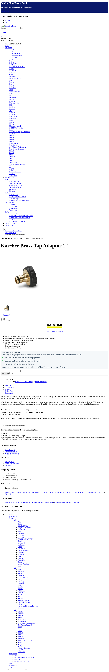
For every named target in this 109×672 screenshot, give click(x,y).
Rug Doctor (13, 145)
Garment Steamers (15, 185)
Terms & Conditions (12, 464)
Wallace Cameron (15, 172)
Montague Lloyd (15, 126)
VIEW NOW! (5, 12)
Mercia (11, 124)
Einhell (11, 86)
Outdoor (8, 193)
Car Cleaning (9, 202)
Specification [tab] (9, 387)
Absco (11, 50)
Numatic (12, 134)
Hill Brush (12, 107)
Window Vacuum (15, 183)
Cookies (8, 465)
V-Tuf (11, 170)
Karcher (12, 113)
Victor (11, 166)
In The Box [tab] (9, 391)
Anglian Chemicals (15, 55)
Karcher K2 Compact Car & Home (21, 216)
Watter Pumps (14, 198)
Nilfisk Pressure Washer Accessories (61, 492)
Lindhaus (12, 118)
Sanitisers (12, 189)
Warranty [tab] (8, 389)
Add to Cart (5, 373)
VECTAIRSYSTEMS (17, 164)
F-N (15, 568)
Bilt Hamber (13, 65)
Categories (12, 516)
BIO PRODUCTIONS (17, 67)
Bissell (11, 69)
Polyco (11, 135)
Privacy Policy (10, 462)
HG (10, 105)
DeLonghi (12, 76)
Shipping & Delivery (12, 453)
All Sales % (13, 214)
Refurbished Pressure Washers (19, 200)
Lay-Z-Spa (13, 116)
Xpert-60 (12, 174)
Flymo (11, 99)
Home (7, 46)
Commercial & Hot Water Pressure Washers (89, 492)
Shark (11, 155)
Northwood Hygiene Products (19, 132)
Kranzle (12, 114)
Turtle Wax (13, 162)
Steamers (12, 191)
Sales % (16, 656)
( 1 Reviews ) (5, 315)
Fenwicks (12, 97)
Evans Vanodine (14, 92)
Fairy (11, 95)
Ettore (11, 90)
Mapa (11, 120)
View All (8, 494)
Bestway (12, 61)
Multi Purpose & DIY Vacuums (26, 502)
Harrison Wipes (14, 103)
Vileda (11, 168)
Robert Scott (13, 143)
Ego (10, 84)
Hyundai (12, 109)
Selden (11, 153)
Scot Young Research (16, 149)
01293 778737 (10, 223)
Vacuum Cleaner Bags (45, 502)
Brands (11, 518)
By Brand (8, 48)
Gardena (12, 101)
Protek (11, 141)
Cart (6, 22)
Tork (11, 158)
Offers (7, 212)
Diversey (12, 80)
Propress (12, 139)
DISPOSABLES (15, 78)
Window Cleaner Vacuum (62, 502)
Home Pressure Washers (17, 197)
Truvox (11, 160)
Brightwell (12, 71)
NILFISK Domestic (16, 128)
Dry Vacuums (9, 502)
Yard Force (13, 176)
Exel (10, 93)
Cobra (11, 74)
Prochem (12, 137)
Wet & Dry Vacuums (16, 187)
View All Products (54, 331)
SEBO (11, 151)
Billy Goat (12, 63)
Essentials (12, 88)
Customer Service (11, 452)
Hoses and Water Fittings (13, 231)
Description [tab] (9, 385)
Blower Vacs (13, 195)
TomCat (12, 156)
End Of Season (10, 177)
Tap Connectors (10, 233)
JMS (10, 111)
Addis (11, 51)
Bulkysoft (12, 72)
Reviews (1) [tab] (9, 393)
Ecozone (12, 82)
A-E (15, 520)
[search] (22, 28)
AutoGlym (13, 57)
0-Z (15, 610)
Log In (7, 20)
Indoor (7, 179)
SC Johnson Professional (17, 147)
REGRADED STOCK (17, 221)
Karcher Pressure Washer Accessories (35, 492)
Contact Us (9, 225)
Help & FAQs (10, 450)
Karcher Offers (14, 181)
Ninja (11, 130)
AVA (11, 59)
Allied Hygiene (14, 53)
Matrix (11, 122)
